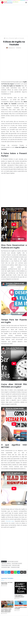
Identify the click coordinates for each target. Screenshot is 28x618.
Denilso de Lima (11, 47)
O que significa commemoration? (19, 596)
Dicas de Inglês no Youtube (16, 38)
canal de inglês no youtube (13, 561)
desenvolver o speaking (6, 563)
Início (6, 38)
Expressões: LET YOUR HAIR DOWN (6, 583)
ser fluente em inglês (6, 567)
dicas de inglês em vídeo (6, 565)
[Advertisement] (14, 20)
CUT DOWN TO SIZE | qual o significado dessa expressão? (6, 610)
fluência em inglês (15, 565)
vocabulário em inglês (15, 567)
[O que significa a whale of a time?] (21, 603)
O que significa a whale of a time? (21, 608)
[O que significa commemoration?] (21, 588)
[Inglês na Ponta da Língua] (9, 2)
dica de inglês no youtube (17, 563)
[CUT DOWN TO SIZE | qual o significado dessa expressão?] (7, 604)
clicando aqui (9, 521)
